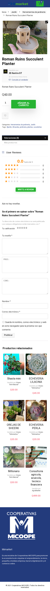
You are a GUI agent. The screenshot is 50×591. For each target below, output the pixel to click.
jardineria (23, 127)
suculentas (38, 127)
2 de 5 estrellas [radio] (19, 228)
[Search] (33, 3)
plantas (30, 127)
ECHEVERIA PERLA (36, 426)
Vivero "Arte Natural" (15, 384)
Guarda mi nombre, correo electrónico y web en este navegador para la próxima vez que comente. (24, 326)
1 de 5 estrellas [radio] (18, 228)
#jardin (9, 127)
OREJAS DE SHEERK (14, 426)
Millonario (14, 471)
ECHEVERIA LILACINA (36, 380)
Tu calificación (8, 228)
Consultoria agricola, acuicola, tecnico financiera (36, 478)
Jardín (14, 12)
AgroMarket (36, 491)
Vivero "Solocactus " (37, 387)
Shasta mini (14, 378)
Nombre (6, 301)
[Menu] (3, 3)
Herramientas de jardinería (34, 12)
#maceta (16, 127)
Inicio (4, 12)
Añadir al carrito (23, 104)
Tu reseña (7, 235)
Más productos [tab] (10, 143)
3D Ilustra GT (15, 73)
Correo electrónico (11, 312)
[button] (46, 22)
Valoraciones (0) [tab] (11, 138)
